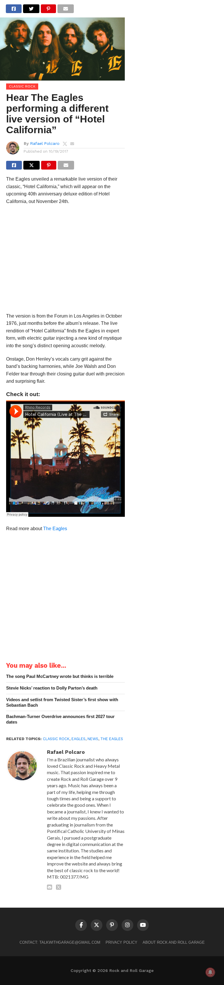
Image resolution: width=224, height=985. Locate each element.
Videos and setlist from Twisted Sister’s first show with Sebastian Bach (62, 702)
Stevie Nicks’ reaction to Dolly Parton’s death (51, 687)
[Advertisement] (65, 260)
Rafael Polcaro (45, 143)
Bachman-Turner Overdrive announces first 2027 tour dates (60, 719)
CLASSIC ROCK (56, 739)
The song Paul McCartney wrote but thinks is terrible (59, 676)
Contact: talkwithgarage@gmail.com (60, 942)
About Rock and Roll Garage (174, 942)
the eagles (111, 739)
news (93, 739)
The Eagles (55, 528)
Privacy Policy (121, 942)
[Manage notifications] (210, 972)
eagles (78, 739)
